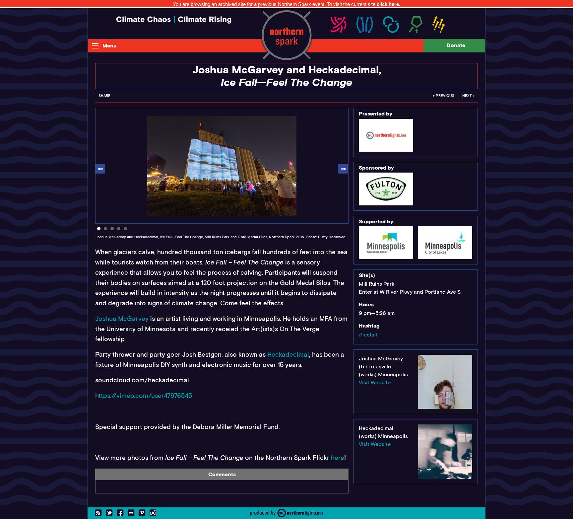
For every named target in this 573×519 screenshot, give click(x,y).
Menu (109, 45)
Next (343, 169)
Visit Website (375, 382)
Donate (456, 45)
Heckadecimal (288, 354)
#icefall (368, 335)
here (337, 458)
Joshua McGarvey (122, 319)
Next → (468, 96)
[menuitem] (104, 98)
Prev (100, 169)
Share (104, 96)
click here (388, 4)
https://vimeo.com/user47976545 (143, 396)
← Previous (443, 96)
